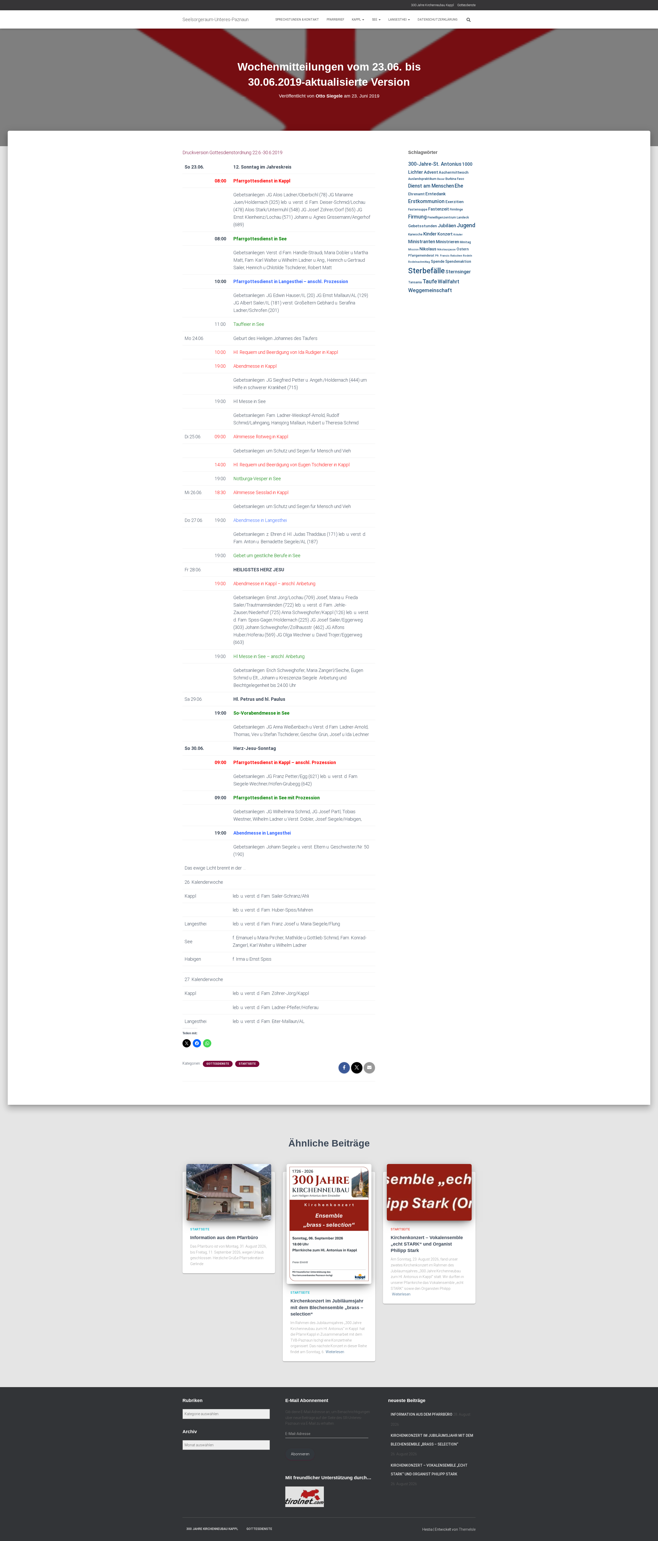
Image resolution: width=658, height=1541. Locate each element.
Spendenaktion (458, 261)
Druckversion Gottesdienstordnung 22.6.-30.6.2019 (232, 152)
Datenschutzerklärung (438, 19)
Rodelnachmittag (419, 262)
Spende (437, 261)
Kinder (430, 234)
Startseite (247, 1063)
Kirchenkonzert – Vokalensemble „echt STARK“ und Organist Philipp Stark (427, 1244)
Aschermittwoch (454, 172)
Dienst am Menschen (431, 186)
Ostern (462, 249)
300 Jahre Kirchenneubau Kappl (432, 5)
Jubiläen (447, 226)
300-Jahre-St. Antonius (434, 164)
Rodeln (467, 255)
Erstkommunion (426, 201)
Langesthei (397, 19)
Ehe (459, 186)
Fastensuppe (417, 209)
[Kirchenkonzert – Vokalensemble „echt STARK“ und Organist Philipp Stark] (429, 1192)
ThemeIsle (467, 1529)
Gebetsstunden (422, 226)
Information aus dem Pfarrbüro (224, 1237)
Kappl (357, 19)
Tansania (415, 282)
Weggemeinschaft (430, 290)
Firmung (417, 217)
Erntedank (435, 193)
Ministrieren (447, 241)
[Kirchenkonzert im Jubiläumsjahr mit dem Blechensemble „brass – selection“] (329, 1223)
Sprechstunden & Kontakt (297, 19)
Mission (413, 249)
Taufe (430, 281)
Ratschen (456, 255)
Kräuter (458, 234)
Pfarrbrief (335, 19)
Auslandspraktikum (422, 179)
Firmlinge (456, 209)
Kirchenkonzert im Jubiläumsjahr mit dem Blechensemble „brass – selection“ (326, 1307)
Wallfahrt (448, 281)
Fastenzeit (438, 209)
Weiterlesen (335, 1352)
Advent (431, 172)
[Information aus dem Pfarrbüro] (228, 1192)
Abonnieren (300, 1454)
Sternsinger (458, 272)
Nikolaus (427, 248)
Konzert (445, 234)
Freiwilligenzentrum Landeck (448, 217)
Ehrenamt (416, 194)
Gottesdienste (466, 5)
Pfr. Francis (442, 255)
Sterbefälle (426, 270)
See (375, 19)
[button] (363, 19)
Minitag (465, 242)
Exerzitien (454, 201)
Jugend (466, 225)
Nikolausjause (446, 249)
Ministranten (421, 241)
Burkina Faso (454, 179)
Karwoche (415, 234)
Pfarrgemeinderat (421, 255)
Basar (441, 179)
